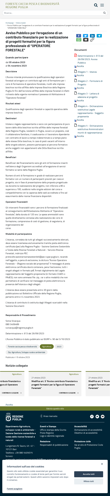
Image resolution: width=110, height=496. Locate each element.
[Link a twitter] (97, 416)
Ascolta (80, 66)
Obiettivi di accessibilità (85, 432)
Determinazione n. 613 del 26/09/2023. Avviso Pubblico (90, 59)
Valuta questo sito (55, 408)
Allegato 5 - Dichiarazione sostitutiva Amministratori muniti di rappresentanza (91, 129)
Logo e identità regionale (52, 435)
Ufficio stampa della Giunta (53, 429)
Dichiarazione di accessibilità (88, 429)
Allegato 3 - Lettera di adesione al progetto (88, 95)
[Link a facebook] (92, 416)
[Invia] (104, 13)
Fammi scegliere (14, 489)
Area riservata (50, 416)
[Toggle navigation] (101, 5)
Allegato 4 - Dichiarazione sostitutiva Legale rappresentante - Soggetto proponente (91, 111)
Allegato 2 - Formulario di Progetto (90, 82)
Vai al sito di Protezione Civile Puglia (88, 446)
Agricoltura (16, 374)
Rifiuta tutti (89, 481)
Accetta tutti (88, 474)
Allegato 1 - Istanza (87, 71)
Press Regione (47, 432)
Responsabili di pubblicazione (54, 444)
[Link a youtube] (102, 416)
